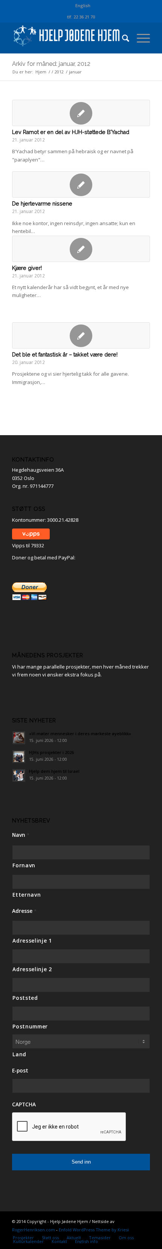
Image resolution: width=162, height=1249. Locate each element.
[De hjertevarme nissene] (81, 184)
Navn (20, 835)
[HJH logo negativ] (67, 38)
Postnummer (30, 1026)
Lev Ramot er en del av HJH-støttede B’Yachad (70, 132)
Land (19, 1054)
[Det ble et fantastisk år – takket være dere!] (81, 335)
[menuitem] (83, 6)
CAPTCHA (24, 1104)
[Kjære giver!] (81, 249)
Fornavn (23, 865)
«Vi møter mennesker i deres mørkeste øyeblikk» (80, 733)
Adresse (24, 911)
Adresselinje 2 (32, 969)
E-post (20, 1070)
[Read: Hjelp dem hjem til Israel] (19, 775)
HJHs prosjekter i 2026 (51, 752)
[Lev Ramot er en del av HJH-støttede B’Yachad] (81, 113)
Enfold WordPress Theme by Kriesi (94, 1229)
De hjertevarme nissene (42, 204)
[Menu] (139, 38)
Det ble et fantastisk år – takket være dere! (65, 355)
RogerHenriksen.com (33, 1229)
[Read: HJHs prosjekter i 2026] (19, 756)
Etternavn (26, 894)
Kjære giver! (27, 268)
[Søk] (122, 38)
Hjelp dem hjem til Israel (54, 771)
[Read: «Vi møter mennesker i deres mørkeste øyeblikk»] (19, 738)
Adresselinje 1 (32, 940)
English (82, 5)
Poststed (25, 997)
